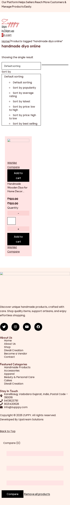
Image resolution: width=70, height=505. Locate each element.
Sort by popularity (24, 88)
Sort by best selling (25, 124)
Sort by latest (21, 101)
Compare (12, 494)
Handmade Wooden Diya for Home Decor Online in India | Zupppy (17, 187)
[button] (18, 175)
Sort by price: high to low (22, 116)
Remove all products (37, 494)
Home (5, 41)
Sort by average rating (21, 94)
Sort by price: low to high (22, 108)
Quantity (12, 207)
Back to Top (7, 431)
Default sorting (22, 82)
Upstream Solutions (30, 419)
